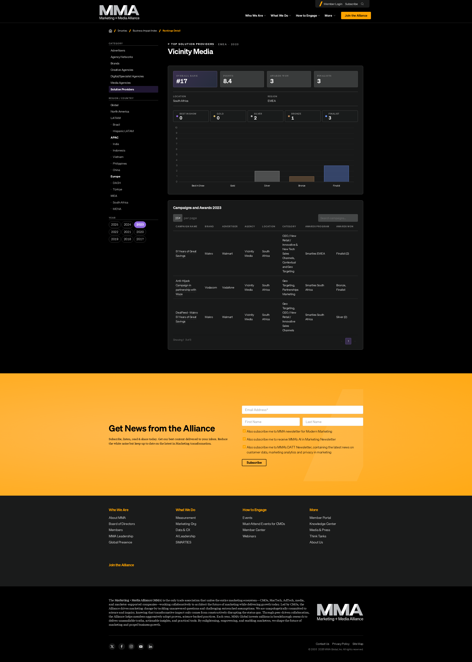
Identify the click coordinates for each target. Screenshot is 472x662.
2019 (114, 239)
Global (115, 105)
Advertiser (230, 226)
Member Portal (320, 517)
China (116, 169)
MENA (117, 208)
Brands (115, 63)
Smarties (122, 31)
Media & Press (320, 530)
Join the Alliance (356, 15)
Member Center (254, 530)
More (332, 16)
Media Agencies (121, 82)
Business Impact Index (145, 31)
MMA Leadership (121, 536)
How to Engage (306, 15)
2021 (127, 231)
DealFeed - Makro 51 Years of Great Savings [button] (187, 317)
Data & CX (183, 530)
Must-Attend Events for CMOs (264, 523)
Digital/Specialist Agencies (127, 76)
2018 (127, 239)
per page (190, 218)
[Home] (110, 30)
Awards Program (317, 226)
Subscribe (351, 3)
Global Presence (120, 542)
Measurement (186, 517)
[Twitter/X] (112, 646)
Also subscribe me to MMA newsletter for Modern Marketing (289, 431)
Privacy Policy (341, 643)
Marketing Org (186, 523)
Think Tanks (318, 536)
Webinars (249, 536)
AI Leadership (185, 536)
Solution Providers (122, 89)
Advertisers (118, 50)
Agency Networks (122, 56)
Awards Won (344, 226)
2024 (127, 224)
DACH (117, 182)
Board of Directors (122, 523)
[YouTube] (141, 646)
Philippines (120, 163)
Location (268, 226)
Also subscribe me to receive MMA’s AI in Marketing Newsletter (291, 439)
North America (120, 111)
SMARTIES (183, 542)
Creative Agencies (122, 69)
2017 (140, 239)
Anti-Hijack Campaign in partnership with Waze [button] (186, 287)
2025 (114, 224)
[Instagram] (131, 646)
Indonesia (119, 150)
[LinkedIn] (150, 646)
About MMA (117, 517)
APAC (115, 137)
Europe (115, 176)
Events (247, 517)
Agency (250, 226)
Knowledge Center (323, 523)
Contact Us (322, 643)
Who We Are (254, 15)
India (116, 143)
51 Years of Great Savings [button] (186, 253)
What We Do (279, 15)
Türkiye (117, 189)
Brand (209, 226)
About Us (316, 542)
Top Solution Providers (191, 44)
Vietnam (118, 157)
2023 (140, 224)
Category (289, 226)
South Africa (120, 202)
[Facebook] (121, 646)
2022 (114, 231)
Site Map (358, 643)
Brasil (116, 124)
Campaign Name (186, 226)
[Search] (363, 3)
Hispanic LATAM (123, 131)
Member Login (333, 3)
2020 (140, 231)
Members (116, 530)
